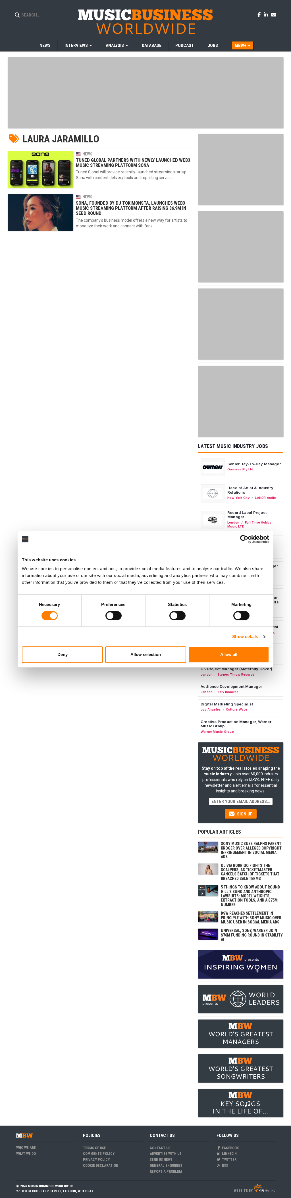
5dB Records (228, 692)
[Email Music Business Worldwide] (273, 14)
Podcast (184, 45)
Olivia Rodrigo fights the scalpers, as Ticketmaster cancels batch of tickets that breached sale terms (250, 872)
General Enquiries (166, 1165)
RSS (224, 1165)
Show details (245, 636)
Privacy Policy (96, 1159)
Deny (62, 654)
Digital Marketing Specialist (227, 704)
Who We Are (26, 1147)
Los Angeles (211, 709)
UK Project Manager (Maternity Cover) (236, 669)
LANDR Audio (265, 498)
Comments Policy (99, 1153)
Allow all (228, 654)
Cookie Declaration (100, 1165)
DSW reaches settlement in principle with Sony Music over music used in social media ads (251, 917)
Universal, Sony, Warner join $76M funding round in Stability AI (252, 935)
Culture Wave (237, 709)
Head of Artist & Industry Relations (250, 490)
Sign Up (244, 814)
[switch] (113, 615)
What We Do (26, 1153)
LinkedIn (229, 1153)
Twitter (228, 1159)
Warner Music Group (217, 732)
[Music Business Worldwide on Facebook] (260, 14)
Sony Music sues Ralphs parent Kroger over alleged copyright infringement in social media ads (251, 850)
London (233, 522)
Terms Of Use (94, 1148)
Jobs (213, 45)
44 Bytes (264, 1188)
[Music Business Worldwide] (145, 21)
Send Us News (161, 1159)
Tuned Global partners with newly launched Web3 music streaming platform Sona (133, 162)
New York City (238, 498)
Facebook (230, 1148)
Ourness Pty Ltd (240, 469)
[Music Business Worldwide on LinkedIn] (267, 14)
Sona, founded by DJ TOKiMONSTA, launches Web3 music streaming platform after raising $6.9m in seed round (131, 208)
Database (151, 45)
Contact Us (160, 1148)
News (45, 45)
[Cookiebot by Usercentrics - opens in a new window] (244, 539)
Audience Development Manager (231, 686)
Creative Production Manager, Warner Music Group (236, 723)
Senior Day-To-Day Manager (254, 464)
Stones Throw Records (236, 674)
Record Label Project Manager (247, 514)
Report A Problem (166, 1171)
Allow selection (145, 654)
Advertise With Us (165, 1153)
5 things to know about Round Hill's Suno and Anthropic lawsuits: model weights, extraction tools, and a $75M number (250, 896)
